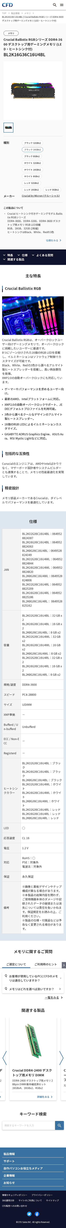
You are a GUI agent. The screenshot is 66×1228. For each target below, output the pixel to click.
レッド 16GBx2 (31, 189)
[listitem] (54, 997)
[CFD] (7, 6)
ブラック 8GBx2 (32, 156)
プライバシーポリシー (42, 1194)
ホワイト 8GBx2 (32, 176)
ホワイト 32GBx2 (32, 162)
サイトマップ (52, 1200)
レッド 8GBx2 (52, 189)
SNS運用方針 (8, 1200)
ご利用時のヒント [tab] (45, 964)
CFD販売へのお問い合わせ (14, 1205)
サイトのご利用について (30, 1200)
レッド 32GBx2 (31, 182)
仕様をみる (52, 240)
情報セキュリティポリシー (14, 1194)
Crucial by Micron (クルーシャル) (41, 195)
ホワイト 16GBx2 (32, 169)
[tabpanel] (33, 985)
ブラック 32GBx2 (32, 142)
